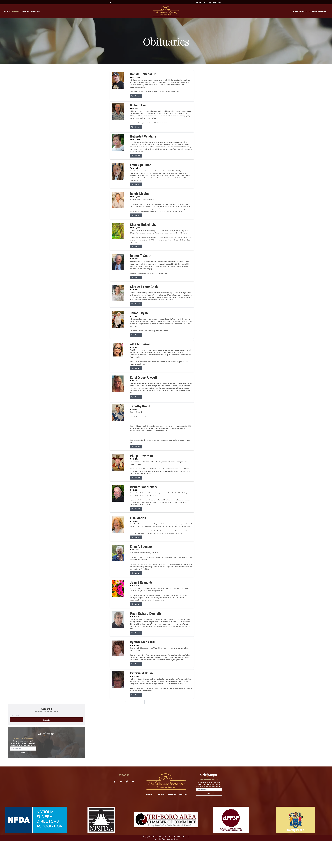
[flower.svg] (121, 781)
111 (183, 702)
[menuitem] (7, 11)
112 (188, 702)
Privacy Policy (157, 839)
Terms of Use (166, 839)
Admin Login (175, 839)
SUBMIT (23, 752)
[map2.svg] (127, 781)
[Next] (192, 702)
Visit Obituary (135, 96)
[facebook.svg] (114, 781)
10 (175, 702)
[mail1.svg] (133, 781)
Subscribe (46, 720)
